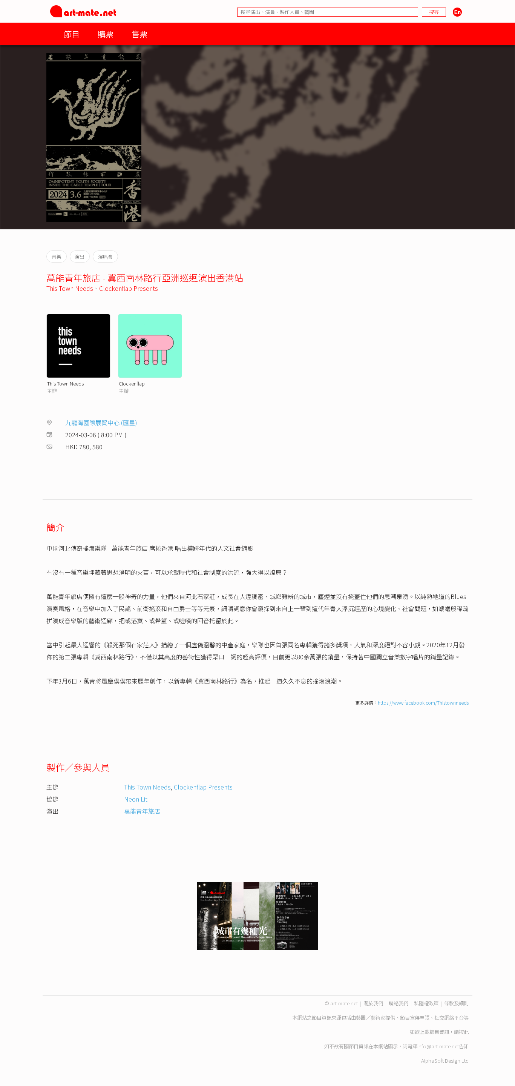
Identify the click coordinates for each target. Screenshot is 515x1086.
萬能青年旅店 (142, 811)
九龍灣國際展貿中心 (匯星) (101, 422)
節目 (72, 34)
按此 (464, 1031)
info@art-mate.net (438, 1046)
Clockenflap (132, 383)
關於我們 (373, 1003)
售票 (139, 34)
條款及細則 (456, 1003)
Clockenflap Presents (128, 288)
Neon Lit (135, 798)
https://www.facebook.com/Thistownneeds (423, 702)
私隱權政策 (426, 1003)
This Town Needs (69, 288)
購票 (105, 34)
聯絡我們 (398, 1003)
